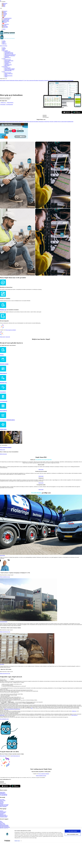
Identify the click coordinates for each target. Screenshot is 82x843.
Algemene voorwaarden (4, 804)
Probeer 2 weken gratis (8, 73)
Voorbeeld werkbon (3, 816)
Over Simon (2, 799)
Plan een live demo (7, 72)
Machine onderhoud (18, 80)
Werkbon (1, 810)
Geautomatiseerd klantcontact (9, 55)
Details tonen (17, 840)
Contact (5, 76)
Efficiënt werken (7, 51)
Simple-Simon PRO (7, 70)
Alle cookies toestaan (73, 831)
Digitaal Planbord (10, 102)
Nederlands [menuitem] (5, 3)
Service (3, 71)
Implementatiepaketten (8, 75)
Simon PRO (4, 43)
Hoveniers (51, 80)
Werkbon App (3, 102)
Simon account (2, 824)
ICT (23, 80)
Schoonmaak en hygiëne (42, 80)
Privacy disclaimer (3, 806)
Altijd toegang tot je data (8, 53)
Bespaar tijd (6, 56)
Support (5, 74)
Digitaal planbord (3, 811)
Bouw (48, 80)
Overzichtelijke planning (8, 52)
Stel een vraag (7, 576)
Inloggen (3, 29)
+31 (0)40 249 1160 (3, 795)
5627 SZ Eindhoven (3, 794)
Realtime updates (3, 814)
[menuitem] (4, 3)
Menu (6, 45)
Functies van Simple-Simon (9, 69)
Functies (3, 40)
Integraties (4, 41)
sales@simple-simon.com (15, 755)
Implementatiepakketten (4, 825)
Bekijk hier (74, 711)
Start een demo (43, 775)
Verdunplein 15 (2, 793)
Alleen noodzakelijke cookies (72, 834)
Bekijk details (41, 469)
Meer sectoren (6, 65)
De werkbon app (7, 67)
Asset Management (9, 104)
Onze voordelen (5, 50)
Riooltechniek (6, 61)
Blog (1, 821)
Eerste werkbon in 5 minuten (9, 68)
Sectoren (3, 58)
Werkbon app (3, 309)
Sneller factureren (7, 57)
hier (31, 708)
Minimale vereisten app (4, 828)
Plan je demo (2, 823)
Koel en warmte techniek (8, 60)
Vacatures (1, 801)
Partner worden (2, 800)
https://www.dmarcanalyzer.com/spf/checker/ (12, 709)
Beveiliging (36, 80)
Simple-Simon (2, 792)
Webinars (1, 803)
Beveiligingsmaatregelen (4, 826)
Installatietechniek (7, 59)
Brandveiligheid (3, 80)
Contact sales (7, 336)
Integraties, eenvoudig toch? (5, 827)
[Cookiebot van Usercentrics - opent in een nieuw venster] (7, 841)
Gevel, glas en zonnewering (29, 80)
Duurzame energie (7, 62)
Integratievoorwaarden (4, 805)
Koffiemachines (12, 80)
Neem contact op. (74, 715)
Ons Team (2, 802)
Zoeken (12, 679)
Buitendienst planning (4, 815)
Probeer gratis (2, 45)
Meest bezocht (4, 66)
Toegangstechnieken (8, 64)
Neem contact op (3, 755)
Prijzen (3, 42)
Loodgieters (6, 63)
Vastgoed (7, 80)
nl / (0, 0)
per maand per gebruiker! (5, 447)
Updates (1, 822)
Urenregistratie (3, 104)
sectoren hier (2, 715)
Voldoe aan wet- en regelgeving (10, 54)
